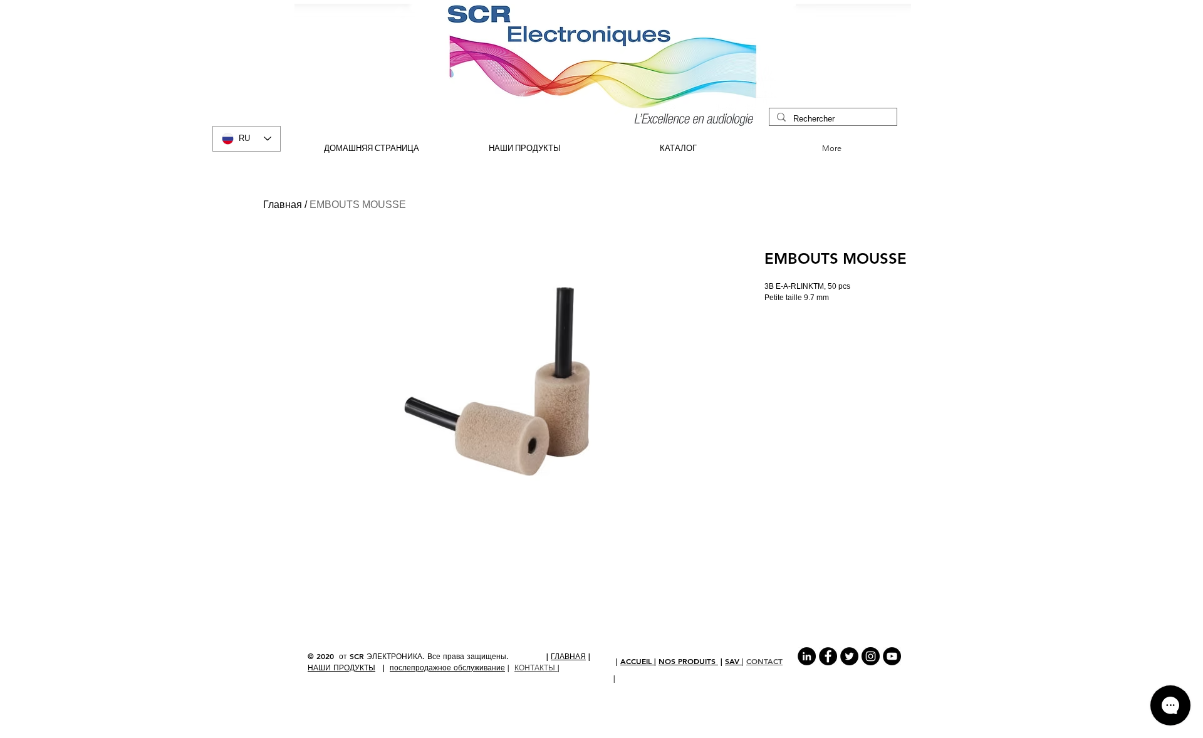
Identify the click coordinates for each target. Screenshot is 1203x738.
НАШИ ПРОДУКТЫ (341, 667)
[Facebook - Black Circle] (828, 656)
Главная (282, 204)
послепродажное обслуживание (447, 667)
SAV (733, 661)
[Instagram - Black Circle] (871, 656)
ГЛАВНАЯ (568, 656)
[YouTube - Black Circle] (892, 656)
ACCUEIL (637, 661)
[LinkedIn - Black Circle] (807, 656)
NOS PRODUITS (688, 661)
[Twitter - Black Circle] (849, 656)
